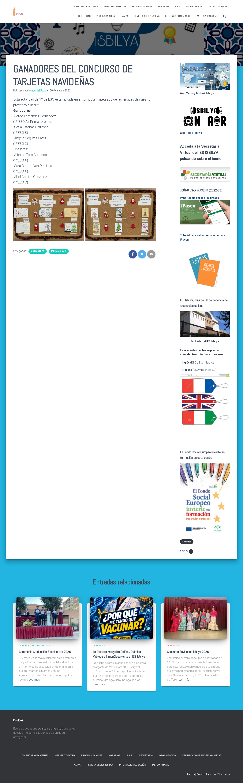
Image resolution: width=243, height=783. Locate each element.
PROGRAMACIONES (142, 6)
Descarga (186, 541)
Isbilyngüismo (58, 251)
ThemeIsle (223, 774)
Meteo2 (200, 93)
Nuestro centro (114, 6)
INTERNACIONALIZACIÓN (178, 16)
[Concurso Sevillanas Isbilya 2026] (195, 617)
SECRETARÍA (193, 6)
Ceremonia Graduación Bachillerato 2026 (45, 651)
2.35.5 (184, 551)
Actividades (37, 251)
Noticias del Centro (42, 645)
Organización (216, 6)
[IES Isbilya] (18, 11)
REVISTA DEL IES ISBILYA (146, 16)
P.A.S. (177, 6)
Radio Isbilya (194, 132)
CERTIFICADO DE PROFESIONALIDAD (97, 16)
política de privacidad (50, 728)
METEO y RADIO (206, 16)
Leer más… (35, 679)
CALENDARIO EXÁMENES (85, 6)
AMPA (125, 16)
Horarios (163, 6)
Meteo (190, 93)
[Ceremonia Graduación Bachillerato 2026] (47, 617)
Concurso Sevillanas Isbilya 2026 (188, 651)
